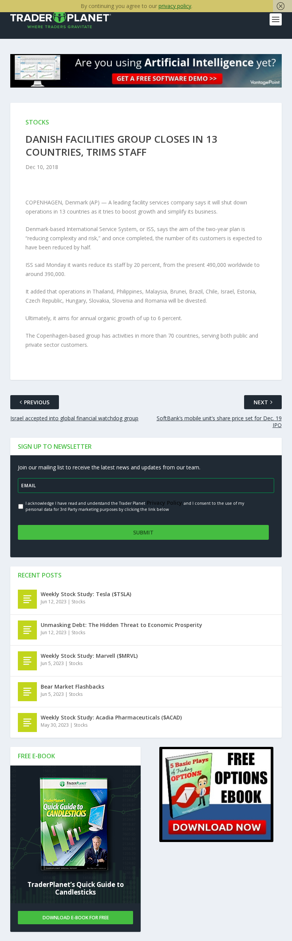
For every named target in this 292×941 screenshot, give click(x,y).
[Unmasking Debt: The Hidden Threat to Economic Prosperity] (27, 630)
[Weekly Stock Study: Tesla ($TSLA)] (27, 599)
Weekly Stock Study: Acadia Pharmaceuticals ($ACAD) (111, 717)
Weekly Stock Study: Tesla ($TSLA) (86, 594)
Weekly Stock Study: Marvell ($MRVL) (89, 655)
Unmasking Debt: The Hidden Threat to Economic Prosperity (121, 624)
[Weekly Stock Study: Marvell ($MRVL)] (27, 660)
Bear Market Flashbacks (72, 686)
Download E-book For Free (76, 917)
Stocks (78, 601)
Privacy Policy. (164, 502)
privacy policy (175, 6)
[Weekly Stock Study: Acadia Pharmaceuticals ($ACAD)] (27, 722)
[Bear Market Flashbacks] (27, 691)
